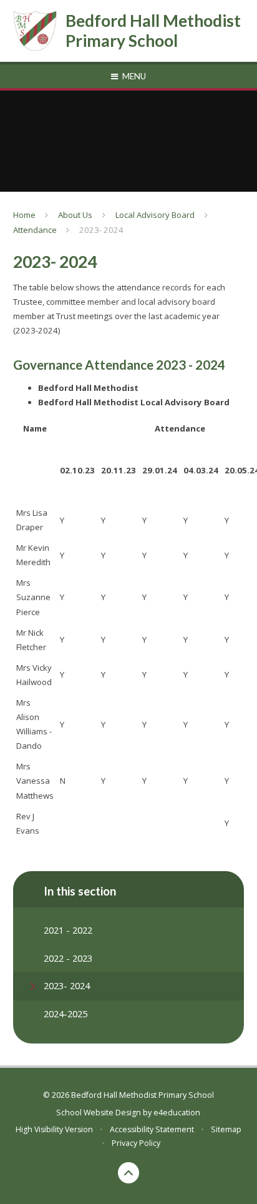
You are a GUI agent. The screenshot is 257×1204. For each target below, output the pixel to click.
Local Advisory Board (155, 214)
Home (24, 214)
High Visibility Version (54, 1129)
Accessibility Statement (152, 1129)
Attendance (35, 229)
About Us (75, 214)
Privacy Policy (136, 1143)
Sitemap (226, 1129)
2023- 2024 (101, 229)
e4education (176, 1112)
